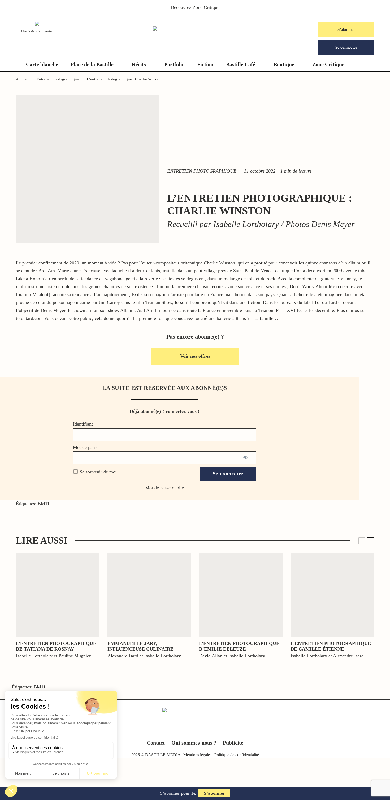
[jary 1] (149, 595)
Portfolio (174, 64)
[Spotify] (216, 731)
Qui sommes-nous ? (193, 743)
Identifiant (83, 424)
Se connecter (346, 47)
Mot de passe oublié (164, 487)
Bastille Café (240, 64)
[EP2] (332, 595)
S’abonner (346, 29)
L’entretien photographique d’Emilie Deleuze (239, 646)
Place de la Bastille (92, 64)
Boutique (284, 64)
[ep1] (57, 595)
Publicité (233, 743)
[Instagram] (195, 731)
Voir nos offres (195, 356)
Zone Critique (206, 7)
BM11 (44, 503)
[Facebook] (174, 731)
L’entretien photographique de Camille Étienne (331, 646)
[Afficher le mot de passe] (245, 457)
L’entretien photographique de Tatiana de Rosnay (56, 646)
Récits (139, 64)
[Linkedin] (205, 731)
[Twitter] (185, 731)
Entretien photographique (201, 171)
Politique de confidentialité (236, 754)
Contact (156, 743)
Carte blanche (42, 64)
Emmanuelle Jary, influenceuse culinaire (140, 646)
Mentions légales (197, 754)
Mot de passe (85, 447)
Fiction (205, 64)
